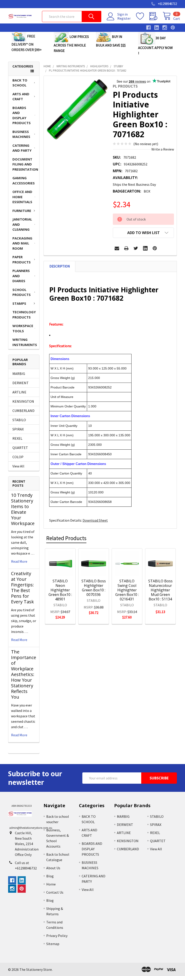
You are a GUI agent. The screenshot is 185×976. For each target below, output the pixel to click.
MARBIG (18, 373)
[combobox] (71, 16)
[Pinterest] (155, 248)
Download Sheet (95, 520)
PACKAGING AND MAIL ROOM (22, 243)
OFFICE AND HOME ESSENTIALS (22, 196)
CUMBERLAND (23, 410)
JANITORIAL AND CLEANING (22, 224)
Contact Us (54, 892)
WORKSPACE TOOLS (22, 328)
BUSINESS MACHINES (21, 134)
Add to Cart (64, 566)
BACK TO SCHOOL (19, 83)
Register (124, 18)
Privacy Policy (56, 935)
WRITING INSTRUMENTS (24, 342)
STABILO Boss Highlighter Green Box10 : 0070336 (93, 588)
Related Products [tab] (66, 538)
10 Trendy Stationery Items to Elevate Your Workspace (23, 509)
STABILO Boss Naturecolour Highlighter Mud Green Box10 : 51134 (160, 590)
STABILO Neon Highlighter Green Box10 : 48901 (60, 590)
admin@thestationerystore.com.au (30, 828)
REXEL (17, 438)
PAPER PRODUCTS (21, 259)
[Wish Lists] (142, 16)
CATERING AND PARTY (22, 148)
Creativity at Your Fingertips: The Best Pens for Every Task (22, 587)
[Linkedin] (145, 248)
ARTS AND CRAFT (20, 96)
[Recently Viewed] (156, 16)
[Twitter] (136, 248)
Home (51, 884)
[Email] (117, 248)
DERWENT (20, 383)
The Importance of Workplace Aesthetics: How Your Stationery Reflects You (23, 674)
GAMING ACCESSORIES (23, 180)
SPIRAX (18, 429)
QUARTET (20, 447)
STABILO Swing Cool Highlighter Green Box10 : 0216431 (127, 590)
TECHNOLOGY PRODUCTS (24, 314)
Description (59, 266)
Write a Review (162, 149)
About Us (53, 868)
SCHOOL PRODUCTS (21, 292)
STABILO (19, 420)
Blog (50, 876)
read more (19, 561)
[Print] (126, 248)
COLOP (17, 457)
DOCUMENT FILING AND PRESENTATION (25, 164)
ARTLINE (19, 392)
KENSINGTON (23, 401)
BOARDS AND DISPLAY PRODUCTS (21, 115)
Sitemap (52, 943)
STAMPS (19, 303)
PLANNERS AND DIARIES (21, 275)
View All (18, 466)
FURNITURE (21, 210)
